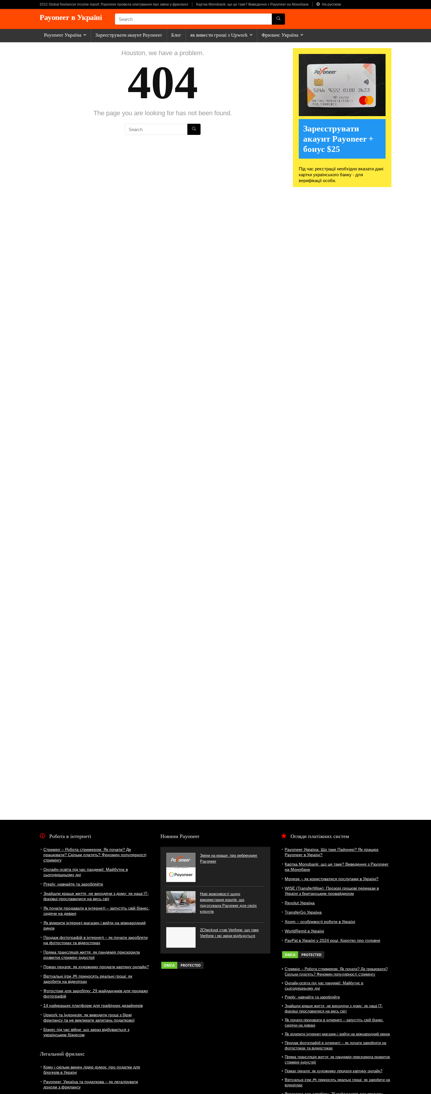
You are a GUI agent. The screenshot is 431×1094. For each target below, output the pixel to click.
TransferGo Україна (303, 912)
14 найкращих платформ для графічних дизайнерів (93, 1005)
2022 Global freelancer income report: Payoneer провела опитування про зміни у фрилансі (114, 4)
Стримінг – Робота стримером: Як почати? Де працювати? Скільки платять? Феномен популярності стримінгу (94, 854)
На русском (331, 4)
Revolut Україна (300, 902)
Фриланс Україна (280, 35)
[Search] (278, 19)
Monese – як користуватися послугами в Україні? (332, 878)
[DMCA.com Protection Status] (182, 963)
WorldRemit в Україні (304, 931)
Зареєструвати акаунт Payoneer (128, 35)
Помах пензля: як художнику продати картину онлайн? (96, 966)
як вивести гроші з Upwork (219, 35)
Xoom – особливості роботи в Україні (320, 921)
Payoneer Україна (63, 35)
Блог (176, 35)
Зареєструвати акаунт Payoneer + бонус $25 (338, 139)
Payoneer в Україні (71, 17)
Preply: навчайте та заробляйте (73, 884)
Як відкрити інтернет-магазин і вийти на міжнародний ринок (337, 1034)
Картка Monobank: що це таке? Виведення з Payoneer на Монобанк (252, 4)
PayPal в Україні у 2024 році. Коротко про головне (332, 940)
